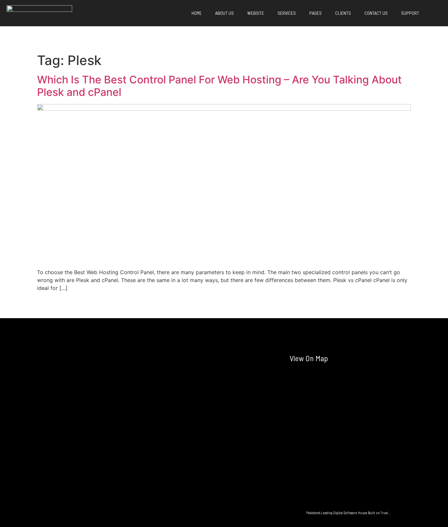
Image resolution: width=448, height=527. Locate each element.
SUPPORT (409, 13)
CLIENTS (342, 13)
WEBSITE (254, 13)
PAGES (314, 13)
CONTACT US (375, 13)
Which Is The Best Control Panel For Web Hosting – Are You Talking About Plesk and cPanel (219, 86)
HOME (196, 13)
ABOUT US (223, 13)
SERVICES (285, 13)
